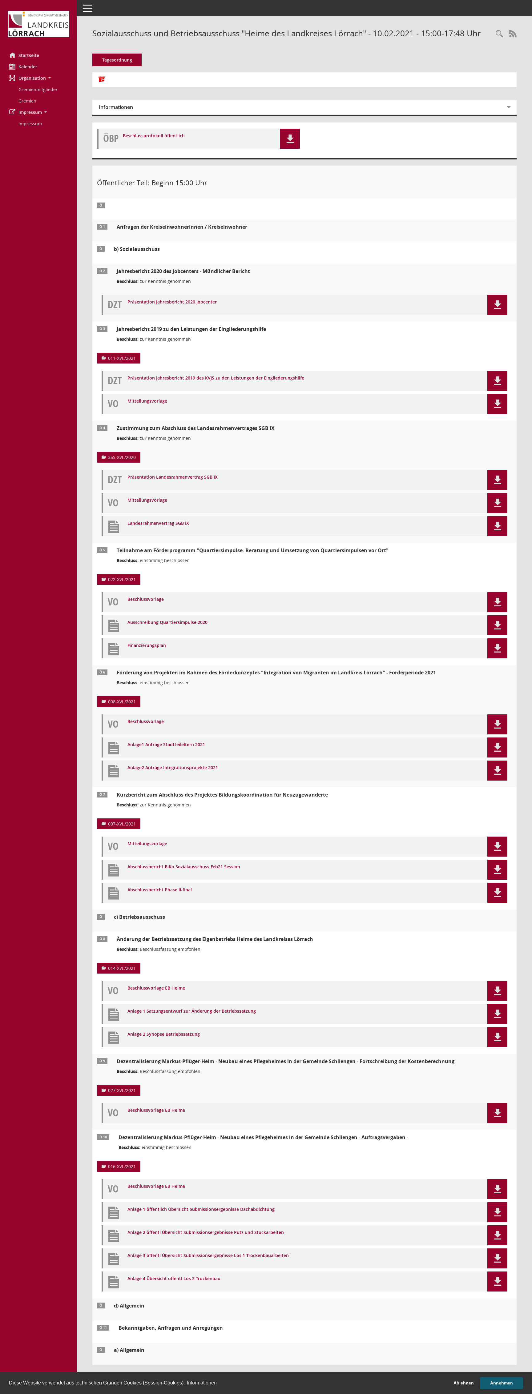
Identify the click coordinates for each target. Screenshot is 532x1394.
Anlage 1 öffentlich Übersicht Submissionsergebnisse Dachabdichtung (201, 1209)
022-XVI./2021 (122, 579)
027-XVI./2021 (122, 1090)
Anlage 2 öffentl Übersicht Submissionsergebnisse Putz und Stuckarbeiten (205, 1232)
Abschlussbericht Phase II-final (159, 890)
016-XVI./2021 (122, 1166)
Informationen (116, 107)
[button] (38, 78)
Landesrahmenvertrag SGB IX (158, 523)
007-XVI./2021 (122, 824)
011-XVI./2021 (122, 358)
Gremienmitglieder (38, 89)
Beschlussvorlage (145, 599)
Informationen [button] (202, 1382)
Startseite (28, 55)
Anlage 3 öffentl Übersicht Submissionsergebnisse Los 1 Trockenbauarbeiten (208, 1255)
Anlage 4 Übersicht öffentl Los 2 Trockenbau (173, 1278)
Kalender (27, 67)
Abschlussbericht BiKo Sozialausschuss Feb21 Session (183, 867)
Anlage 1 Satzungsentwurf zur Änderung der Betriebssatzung (191, 1011)
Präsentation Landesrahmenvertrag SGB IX (172, 477)
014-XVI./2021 (122, 968)
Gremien (27, 101)
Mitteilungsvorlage (147, 401)
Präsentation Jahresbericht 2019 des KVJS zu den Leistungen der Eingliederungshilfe (215, 378)
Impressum (30, 124)
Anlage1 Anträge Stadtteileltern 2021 (166, 744)
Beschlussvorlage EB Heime (156, 988)
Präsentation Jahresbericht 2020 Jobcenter (172, 302)
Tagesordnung (117, 60)
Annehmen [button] (501, 1382)
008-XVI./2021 (122, 702)
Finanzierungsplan (146, 645)
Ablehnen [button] (463, 1382)
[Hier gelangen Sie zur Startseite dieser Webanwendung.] (38, 24)
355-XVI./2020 (122, 457)
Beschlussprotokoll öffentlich (154, 136)
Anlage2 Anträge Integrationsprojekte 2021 (172, 767)
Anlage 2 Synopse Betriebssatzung (163, 1034)
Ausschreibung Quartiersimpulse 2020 (167, 622)
